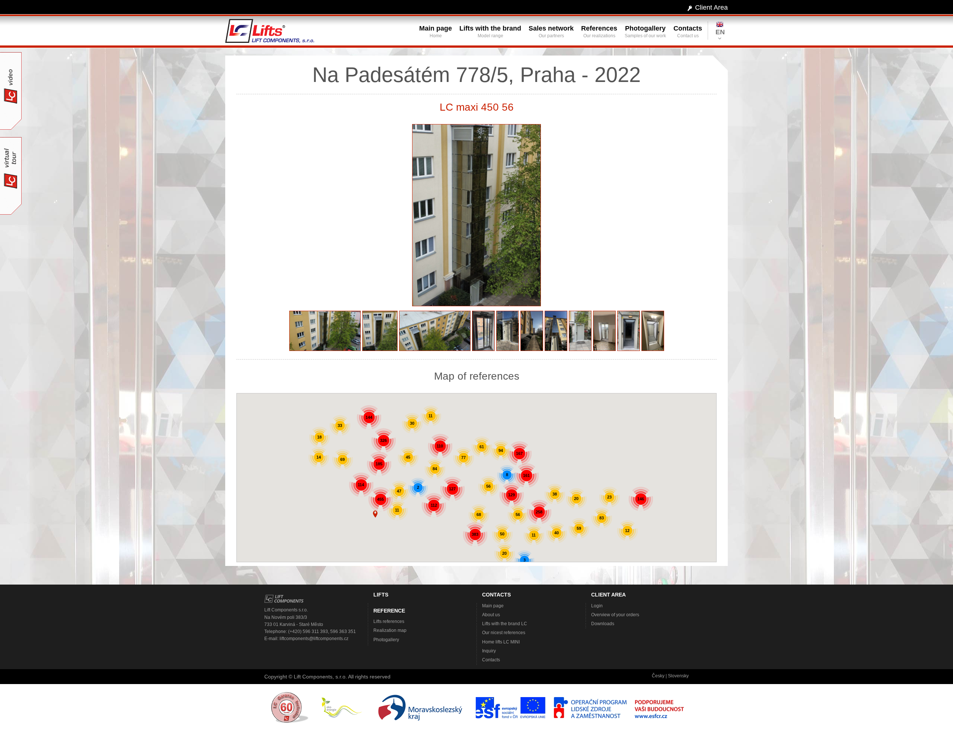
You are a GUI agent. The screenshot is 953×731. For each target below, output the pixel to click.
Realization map (390, 630)
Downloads (602, 623)
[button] (375, 514)
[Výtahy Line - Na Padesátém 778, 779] (476, 216)
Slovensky (678, 675)
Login (597, 605)
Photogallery (386, 639)
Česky (658, 675)
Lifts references (388, 621)
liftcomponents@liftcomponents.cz (314, 638)
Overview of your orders (615, 614)
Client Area (711, 7)
